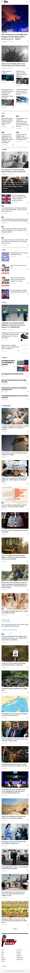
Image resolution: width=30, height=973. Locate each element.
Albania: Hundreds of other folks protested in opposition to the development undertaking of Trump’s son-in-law (8, 94)
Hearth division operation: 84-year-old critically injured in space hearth (8, 362)
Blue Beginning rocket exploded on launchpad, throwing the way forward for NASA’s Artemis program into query (22, 122)
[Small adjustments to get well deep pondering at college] (5, 256)
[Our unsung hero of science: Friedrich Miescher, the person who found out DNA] (15, 160)
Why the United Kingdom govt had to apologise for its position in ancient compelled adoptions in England (15, 220)
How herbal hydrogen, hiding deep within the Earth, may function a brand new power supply (7, 121)
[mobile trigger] (3, 1)
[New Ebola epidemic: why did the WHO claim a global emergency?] (5, 294)
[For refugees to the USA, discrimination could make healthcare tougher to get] (15, 832)
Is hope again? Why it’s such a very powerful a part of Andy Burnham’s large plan (15, 867)
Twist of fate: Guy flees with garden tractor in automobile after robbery (14, 381)
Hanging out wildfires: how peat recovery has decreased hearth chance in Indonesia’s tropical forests (14, 920)
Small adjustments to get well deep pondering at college (19, 253)
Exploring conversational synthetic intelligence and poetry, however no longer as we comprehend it (13, 325)
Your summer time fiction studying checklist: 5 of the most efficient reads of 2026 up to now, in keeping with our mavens (15, 241)
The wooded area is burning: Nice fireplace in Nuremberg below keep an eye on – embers (14, 36)
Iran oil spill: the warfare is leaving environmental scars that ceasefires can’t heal (15, 714)
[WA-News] (6, 1)
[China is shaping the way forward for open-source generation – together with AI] (15, 729)
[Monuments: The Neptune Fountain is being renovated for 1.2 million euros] (22, 81)
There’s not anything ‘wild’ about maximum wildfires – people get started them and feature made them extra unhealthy (14, 557)
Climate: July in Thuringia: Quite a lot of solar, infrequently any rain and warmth (13, 65)
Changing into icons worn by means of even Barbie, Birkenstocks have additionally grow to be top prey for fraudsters (10, 335)
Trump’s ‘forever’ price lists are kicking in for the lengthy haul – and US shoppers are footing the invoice (15, 479)
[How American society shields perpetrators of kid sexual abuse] (15, 520)
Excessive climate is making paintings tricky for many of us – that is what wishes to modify (14, 506)
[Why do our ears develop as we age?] (5, 269)
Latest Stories (7, 405)
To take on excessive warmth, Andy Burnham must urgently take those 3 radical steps (14, 664)
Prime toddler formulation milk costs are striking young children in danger (15, 612)
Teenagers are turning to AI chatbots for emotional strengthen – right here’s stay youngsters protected (15, 427)
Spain (4, 250)
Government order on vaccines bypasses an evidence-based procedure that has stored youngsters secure (13, 893)
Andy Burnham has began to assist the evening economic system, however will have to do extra (14, 765)
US (3, 113)
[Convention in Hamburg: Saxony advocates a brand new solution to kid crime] (22, 99)
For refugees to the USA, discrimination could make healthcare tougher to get (14, 842)
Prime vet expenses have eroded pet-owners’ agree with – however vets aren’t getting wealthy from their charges (14, 185)
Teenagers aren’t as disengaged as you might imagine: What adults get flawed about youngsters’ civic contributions (7, 138)
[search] (23, 1)
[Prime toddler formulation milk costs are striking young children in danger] (15, 601)
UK (2, 167)
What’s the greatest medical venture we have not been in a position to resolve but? (17, 279)
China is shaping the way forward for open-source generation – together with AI (15, 739)
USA (3, 116)
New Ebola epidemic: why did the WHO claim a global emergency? (18, 291)
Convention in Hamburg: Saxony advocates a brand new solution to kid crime (22, 92)
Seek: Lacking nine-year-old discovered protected (12, 374)
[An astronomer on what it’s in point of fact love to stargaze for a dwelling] (15, 443)
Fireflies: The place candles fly (6, 72)
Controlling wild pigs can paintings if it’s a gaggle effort (14, 689)
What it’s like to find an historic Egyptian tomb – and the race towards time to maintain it (14, 817)
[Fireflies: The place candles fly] (8, 78)
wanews (4, 41)
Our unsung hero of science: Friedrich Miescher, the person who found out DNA (14, 171)
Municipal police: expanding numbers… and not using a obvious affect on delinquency (10, 346)
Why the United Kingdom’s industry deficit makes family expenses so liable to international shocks (19, 197)
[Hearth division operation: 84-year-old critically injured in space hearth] (22, 365)
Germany (4, 31)
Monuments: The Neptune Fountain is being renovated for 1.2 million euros (22, 74)
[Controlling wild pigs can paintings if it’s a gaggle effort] (15, 679)
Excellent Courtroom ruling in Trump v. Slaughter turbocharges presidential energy (22, 137)
